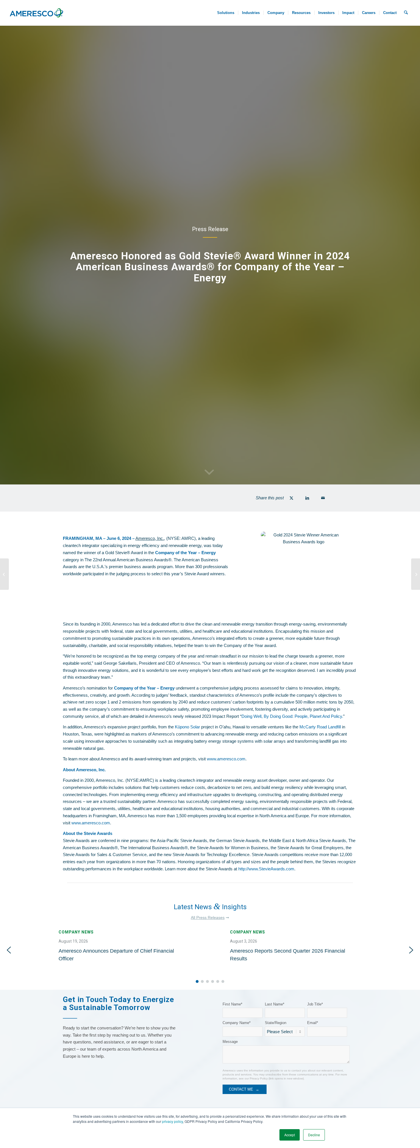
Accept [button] (289, 1134)
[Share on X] (291, 498)
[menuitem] (225, 13)
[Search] (405, 13)
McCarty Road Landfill (320, 726)
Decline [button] (314, 1134)
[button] (124, 950)
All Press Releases (208, 917)
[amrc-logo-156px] (36, 13)
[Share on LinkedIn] (307, 498)
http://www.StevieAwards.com (266, 868)
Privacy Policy (259, 1078)
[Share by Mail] (323, 498)
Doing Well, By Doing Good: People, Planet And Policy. (292, 716)
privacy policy (172, 1121)
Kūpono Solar (187, 726)
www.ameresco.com (226, 758)
